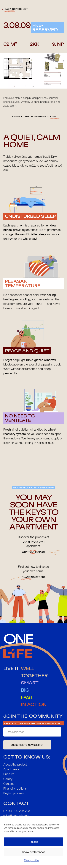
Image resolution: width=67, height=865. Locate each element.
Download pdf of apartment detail (33, 116)
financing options (34, 577)
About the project (15, 764)
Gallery (7, 779)
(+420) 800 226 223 (16, 810)
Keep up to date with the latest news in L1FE (32, 723)
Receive (33, 841)
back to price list (16, 9)
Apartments (11, 769)
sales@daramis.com (16, 815)
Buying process (13, 793)
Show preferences (33, 852)
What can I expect (33, 552)
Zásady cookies (31, 860)
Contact (8, 783)
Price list (8, 774)
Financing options (14, 788)
